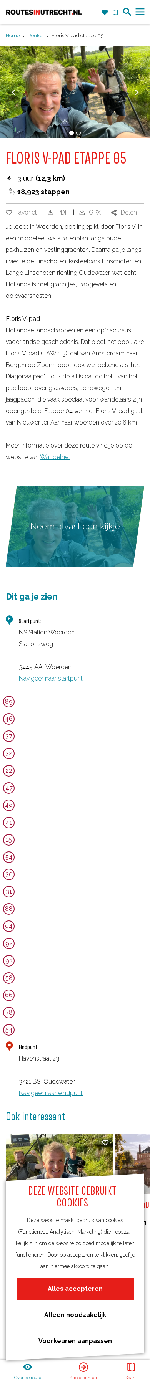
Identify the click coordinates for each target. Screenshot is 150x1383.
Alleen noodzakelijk (75, 1315)
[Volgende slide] (137, 92)
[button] (72, 567)
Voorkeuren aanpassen (75, 1341)
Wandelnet (55, 457)
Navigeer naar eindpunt (51, 1093)
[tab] (71, 133)
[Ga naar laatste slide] (13, 92)
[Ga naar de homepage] (44, 12)
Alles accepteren (75, 1288)
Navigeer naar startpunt (51, 678)
